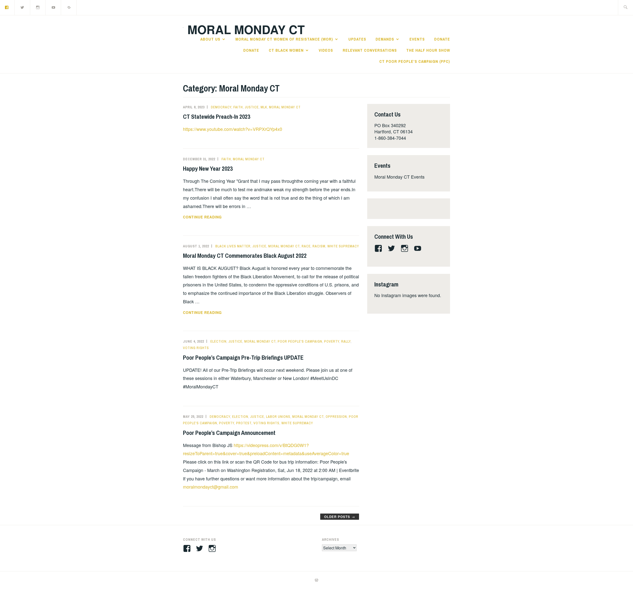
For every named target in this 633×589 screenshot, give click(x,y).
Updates (357, 39)
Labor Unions (278, 416)
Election (218, 341)
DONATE (442, 39)
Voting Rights (196, 348)
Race (306, 246)
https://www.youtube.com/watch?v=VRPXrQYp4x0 (232, 129)
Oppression (336, 416)
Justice (252, 107)
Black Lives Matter (232, 246)
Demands (385, 39)
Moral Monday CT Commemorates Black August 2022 (245, 255)
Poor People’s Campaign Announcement (229, 433)
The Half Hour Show (428, 50)
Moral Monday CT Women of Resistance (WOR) (284, 39)
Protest (243, 423)
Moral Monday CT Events (399, 176)
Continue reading (208, 217)
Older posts (337, 516)
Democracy (221, 107)
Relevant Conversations (370, 50)
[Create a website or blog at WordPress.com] (316, 580)
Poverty (331, 341)
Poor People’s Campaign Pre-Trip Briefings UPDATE (243, 357)
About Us (210, 39)
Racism (319, 246)
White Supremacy (343, 246)
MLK (264, 107)
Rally (346, 341)
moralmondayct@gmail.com (210, 486)
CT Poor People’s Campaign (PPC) (414, 61)
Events (417, 39)
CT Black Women (286, 50)
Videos (326, 50)
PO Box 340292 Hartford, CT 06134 (393, 128)
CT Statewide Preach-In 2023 (216, 116)
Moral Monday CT (246, 29)
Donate (251, 50)
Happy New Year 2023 (208, 168)
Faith (238, 107)
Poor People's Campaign (300, 341)
